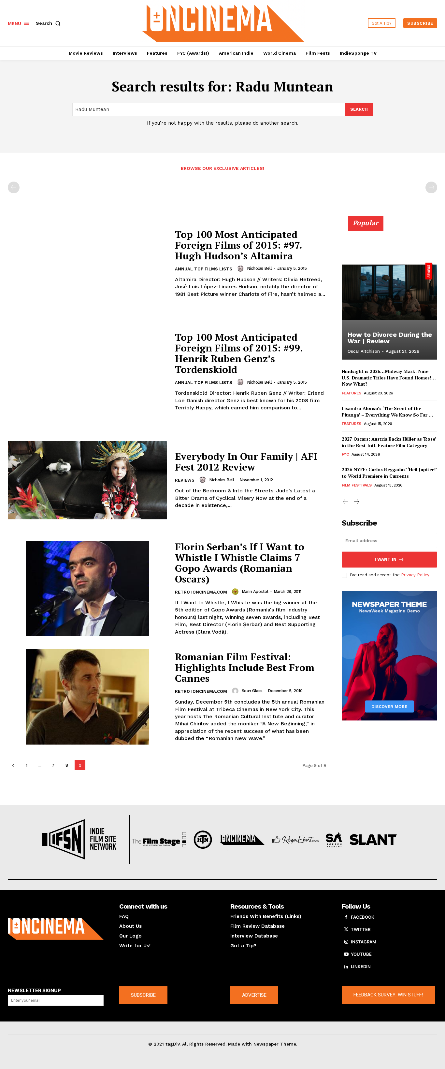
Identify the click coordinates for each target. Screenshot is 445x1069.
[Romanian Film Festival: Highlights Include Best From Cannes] (87, 697)
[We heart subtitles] (223, 22)
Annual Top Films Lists (203, 269)
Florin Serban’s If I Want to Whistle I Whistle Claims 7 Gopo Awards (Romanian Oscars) (239, 562)
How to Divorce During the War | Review (390, 338)
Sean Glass (252, 690)
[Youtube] (346, 954)
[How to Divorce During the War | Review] (390, 291)
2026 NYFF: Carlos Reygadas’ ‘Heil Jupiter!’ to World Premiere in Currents (389, 472)
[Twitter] (346, 929)
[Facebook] (346, 917)
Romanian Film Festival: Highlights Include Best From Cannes (244, 667)
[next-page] (356, 502)
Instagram (363, 941)
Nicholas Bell (259, 268)
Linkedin (361, 966)
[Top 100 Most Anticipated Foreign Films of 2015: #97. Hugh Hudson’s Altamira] (87, 263)
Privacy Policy (415, 574)
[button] (49, 23)
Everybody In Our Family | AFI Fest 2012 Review (246, 461)
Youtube (361, 954)
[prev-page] (14, 187)
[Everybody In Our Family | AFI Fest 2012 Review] (87, 480)
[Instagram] (346, 942)
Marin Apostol (255, 591)
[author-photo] (241, 268)
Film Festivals (357, 485)
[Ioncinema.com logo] (56, 929)
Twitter (360, 929)
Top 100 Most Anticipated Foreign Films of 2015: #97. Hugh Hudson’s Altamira (238, 245)
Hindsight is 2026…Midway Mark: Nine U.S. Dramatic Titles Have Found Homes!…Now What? (389, 377)
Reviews (184, 480)
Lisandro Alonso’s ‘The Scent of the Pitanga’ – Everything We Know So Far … (387, 411)
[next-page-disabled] (431, 187)
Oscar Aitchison (364, 351)
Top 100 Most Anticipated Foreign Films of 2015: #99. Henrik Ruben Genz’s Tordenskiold (239, 353)
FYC (345, 454)
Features (351, 393)
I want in (385, 559)
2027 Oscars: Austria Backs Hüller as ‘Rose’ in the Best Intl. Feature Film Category (389, 442)
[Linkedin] (346, 966)
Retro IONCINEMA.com (201, 592)
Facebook (362, 917)
